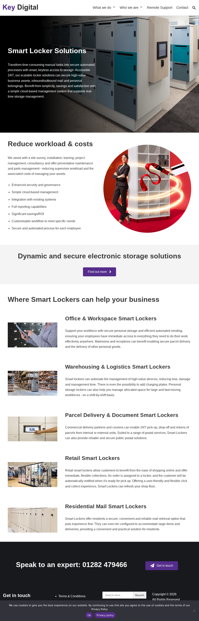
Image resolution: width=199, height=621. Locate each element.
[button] (194, 8)
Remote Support (159, 8)
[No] (194, 611)
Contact (182, 8)
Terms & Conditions (72, 596)
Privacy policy (105, 615)
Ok (89, 615)
